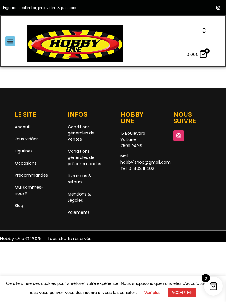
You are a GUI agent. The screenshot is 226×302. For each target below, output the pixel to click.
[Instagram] (218, 7)
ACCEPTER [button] (182, 292)
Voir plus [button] (152, 292)
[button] (10, 41)
